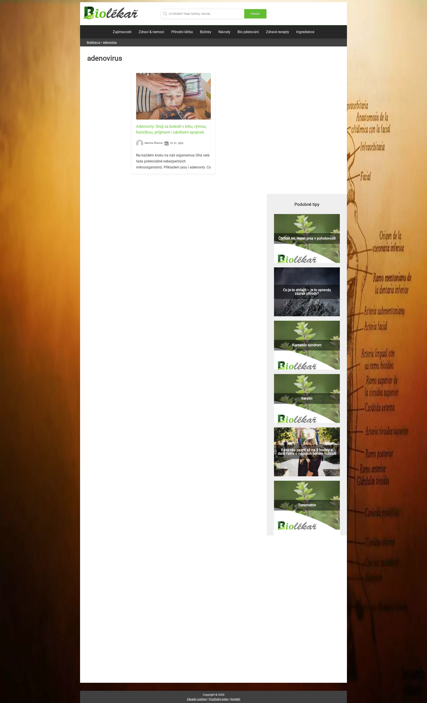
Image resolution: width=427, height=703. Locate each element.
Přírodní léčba (182, 32)
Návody (224, 32)
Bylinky (205, 32)
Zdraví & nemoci (151, 32)
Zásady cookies (197, 699)
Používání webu (218, 699)
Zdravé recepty (277, 32)
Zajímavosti (122, 32)
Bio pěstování (248, 32)
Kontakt (235, 699)
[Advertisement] (173, 208)
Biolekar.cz (93, 42)
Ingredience (305, 32)
